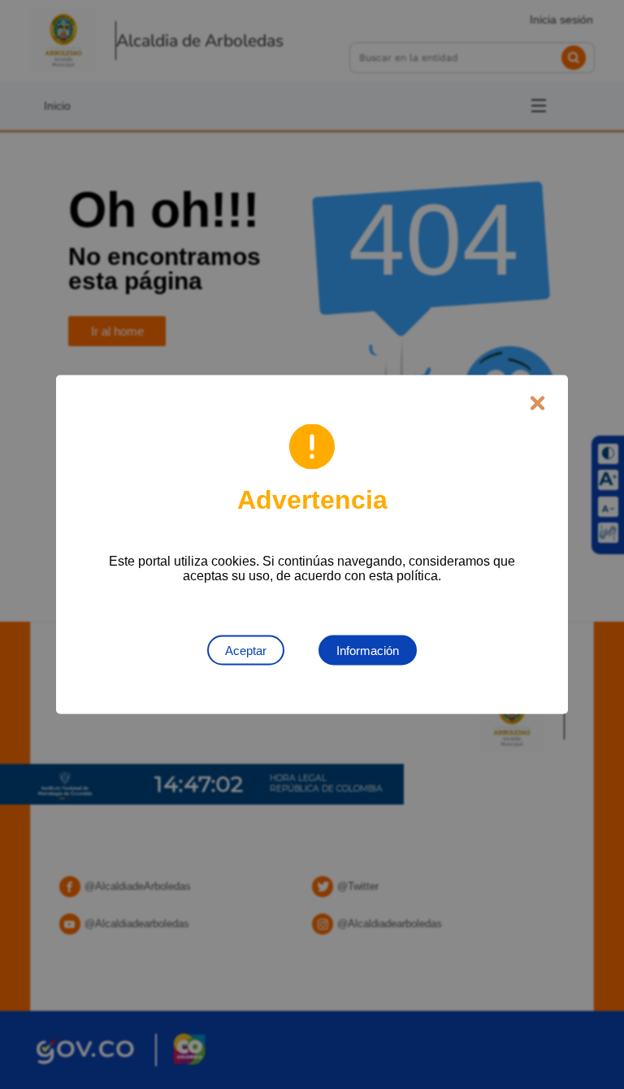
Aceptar (245, 650)
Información (367, 650)
